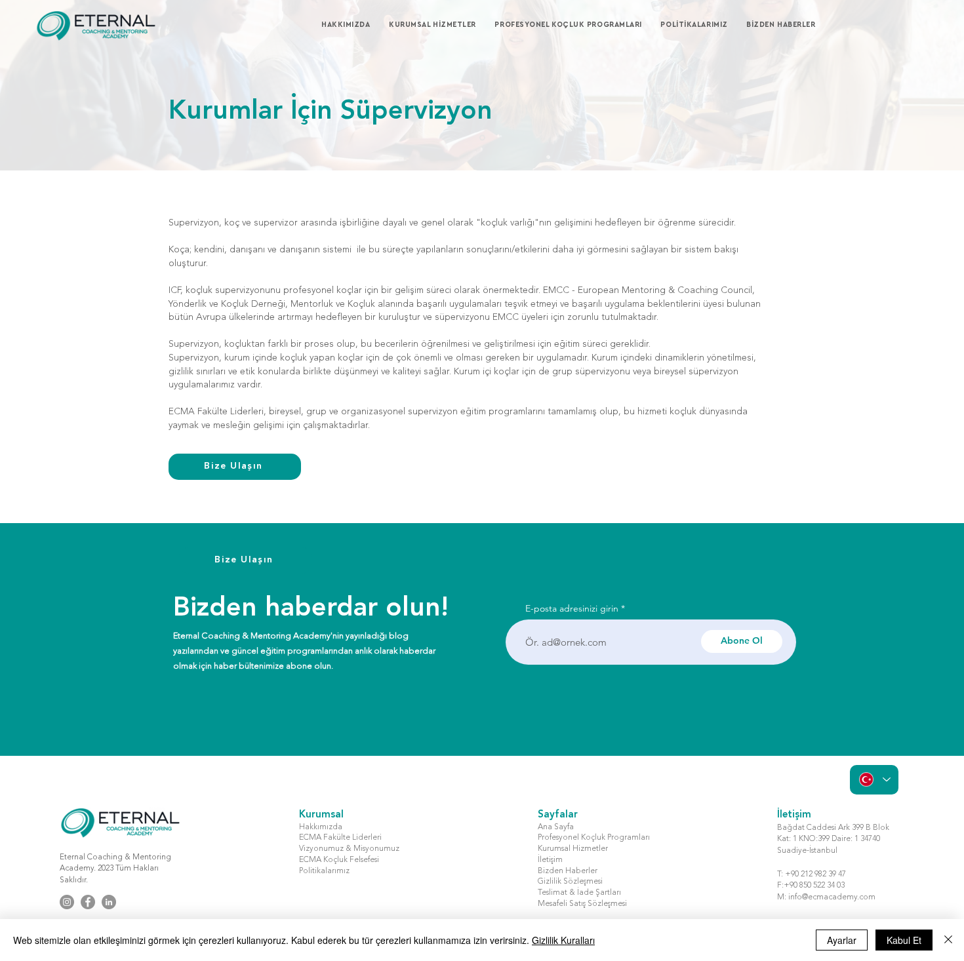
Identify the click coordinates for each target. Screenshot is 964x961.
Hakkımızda (320, 827)
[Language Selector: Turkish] (874, 779)
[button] (439, 25)
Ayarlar (841, 940)
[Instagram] (67, 902)
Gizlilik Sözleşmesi (570, 882)
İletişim (550, 860)
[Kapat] (948, 940)
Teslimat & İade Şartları (579, 893)
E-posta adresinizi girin (571, 608)
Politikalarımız (324, 871)
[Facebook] (88, 902)
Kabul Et (904, 940)
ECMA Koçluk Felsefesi (339, 860)
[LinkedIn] (109, 902)
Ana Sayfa (556, 827)
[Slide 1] (482, 138)
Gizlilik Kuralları (563, 940)
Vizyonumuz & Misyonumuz (349, 849)
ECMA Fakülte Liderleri (340, 838)
